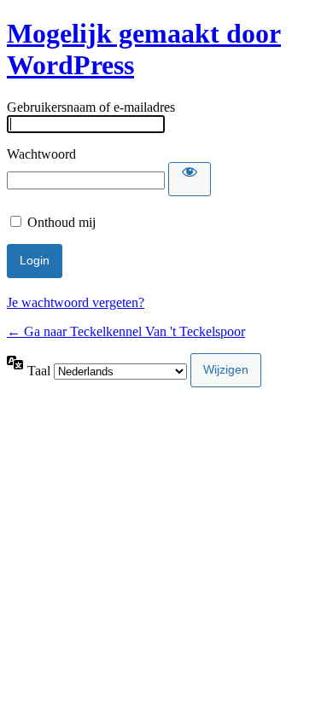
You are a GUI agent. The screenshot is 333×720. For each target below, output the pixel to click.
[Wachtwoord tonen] (189, 179)
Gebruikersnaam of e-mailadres (91, 107)
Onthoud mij (61, 222)
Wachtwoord (41, 154)
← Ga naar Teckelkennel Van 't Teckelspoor (126, 331)
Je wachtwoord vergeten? (75, 302)
